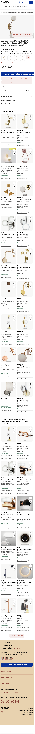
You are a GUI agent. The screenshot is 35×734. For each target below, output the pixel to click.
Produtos (4, 693)
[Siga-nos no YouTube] (12, 701)
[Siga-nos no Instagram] (2, 701)
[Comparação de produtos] (19, 2)
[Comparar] (14, 119)
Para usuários (7, 677)
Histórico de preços (7, 96)
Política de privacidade (26, 710)
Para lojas (5, 683)
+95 (28, 57)
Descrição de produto (8, 100)
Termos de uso (28, 712)
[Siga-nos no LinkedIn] (17, 701)
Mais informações (6, 144)
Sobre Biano (6, 671)
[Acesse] (27, 2)
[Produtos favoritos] (23, 2)
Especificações (6, 104)
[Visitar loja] (12, 27)
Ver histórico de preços (7, 70)
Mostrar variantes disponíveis (9, 62)
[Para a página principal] (5, 2)
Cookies (30, 708)
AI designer (16, 693)
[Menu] (31, 2)
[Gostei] (14, 116)
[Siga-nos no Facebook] (7, 701)
